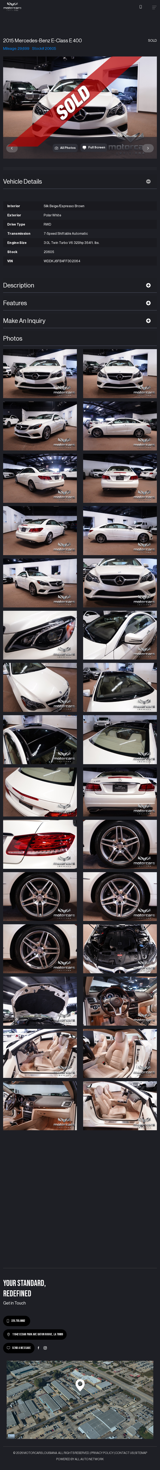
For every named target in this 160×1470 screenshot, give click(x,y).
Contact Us (124, 1453)
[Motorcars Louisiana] (12, 7)
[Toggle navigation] (154, 7)
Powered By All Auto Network (80, 1459)
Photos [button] (12, 338)
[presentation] (12, 148)
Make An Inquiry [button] (24, 321)
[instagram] (45, 1348)
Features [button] (15, 303)
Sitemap (141, 1453)
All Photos (68, 147)
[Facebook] (38, 1348)
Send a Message (21, 1348)
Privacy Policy (102, 1453)
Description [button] (18, 285)
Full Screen (96, 147)
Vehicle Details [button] (22, 181)
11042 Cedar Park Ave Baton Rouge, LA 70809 (37, 1334)
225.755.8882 (18, 1321)
